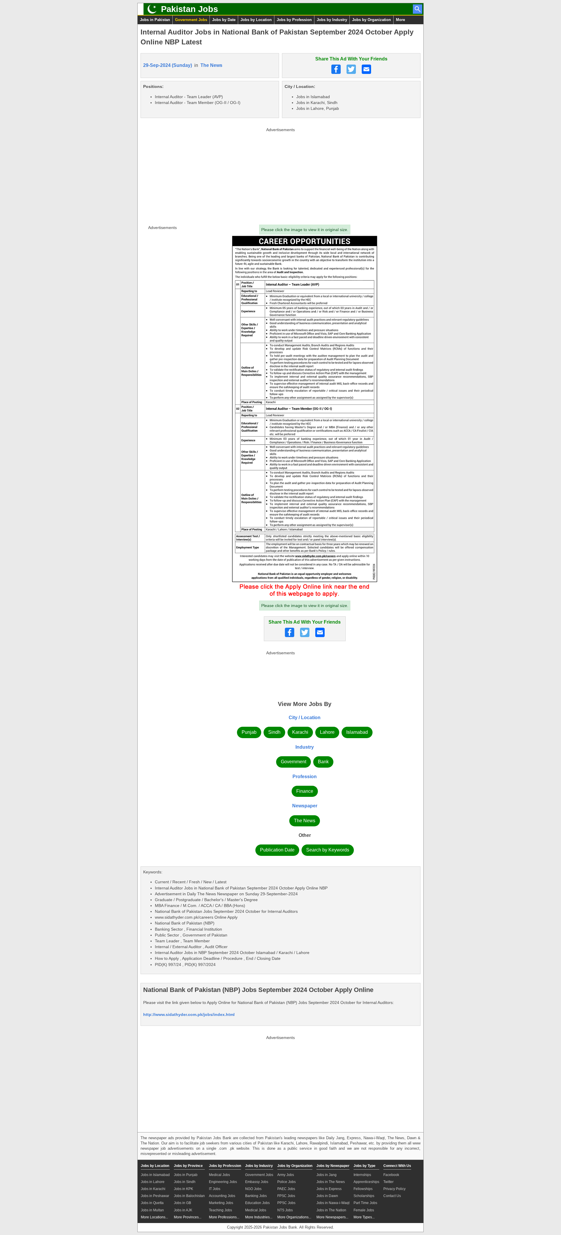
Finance (304, 791)
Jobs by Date (224, 20)
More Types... (364, 1217)
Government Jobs (191, 20)
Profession (304, 776)
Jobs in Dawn (327, 1196)
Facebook (391, 1175)
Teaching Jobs (220, 1210)
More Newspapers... (332, 1217)
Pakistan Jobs (189, 9)
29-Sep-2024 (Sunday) (167, 65)
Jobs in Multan (152, 1210)
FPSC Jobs (286, 1196)
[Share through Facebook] (336, 69)
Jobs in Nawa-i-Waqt (332, 1203)
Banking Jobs (256, 1196)
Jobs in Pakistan (155, 20)
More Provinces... (187, 1217)
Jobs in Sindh (184, 1182)
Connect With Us (397, 1166)
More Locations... (154, 1217)
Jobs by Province (188, 1166)
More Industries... (258, 1217)
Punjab (249, 732)
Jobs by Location (256, 20)
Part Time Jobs (365, 1203)
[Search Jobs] (417, 9)
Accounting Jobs (222, 1196)
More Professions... (224, 1217)
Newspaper (304, 805)
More (400, 20)
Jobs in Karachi (153, 1189)
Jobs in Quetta (152, 1203)
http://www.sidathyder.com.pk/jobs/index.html (189, 1014)
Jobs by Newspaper (332, 1166)
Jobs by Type (364, 1166)
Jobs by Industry (332, 20)
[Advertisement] (280, 175)
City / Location (305, 717)
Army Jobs (285, 1175)
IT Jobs (214, 1189)
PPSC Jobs (286, 1203)
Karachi (300, 732)
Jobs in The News (330, 1182)
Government (293, 761)
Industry (304, 747)
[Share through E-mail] (366, 69)
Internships (362, 1175)
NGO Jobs (253, 1189)
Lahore (327, 732)
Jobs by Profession (294, 20)
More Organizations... (294, 1217)
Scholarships (364, 1196)
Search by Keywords (327, 849)
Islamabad (357, 732)
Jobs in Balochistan (189, 1196)
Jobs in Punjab (186, 1175)
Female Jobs (364, 1210)
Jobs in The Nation (331, 1210)
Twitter (388, 1182)
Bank (323, 761)
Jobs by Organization (371, 20)
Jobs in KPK (183, 1189)
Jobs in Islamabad (155, 1175)
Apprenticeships (366, 1182)
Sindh (274, 732)
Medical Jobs (219, 1175)
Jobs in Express (329, 1189)
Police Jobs (286, 1182)
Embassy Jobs (256, 1182)
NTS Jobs (285, 1210)
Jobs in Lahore (153, 1182)
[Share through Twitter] (351, 69)
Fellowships (363, 1189)
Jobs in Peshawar (155, 1196)
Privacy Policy (394, 1189)
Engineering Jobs (223, 1182)
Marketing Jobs (221, 1203)
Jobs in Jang (326, 1175)
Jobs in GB (182, 1203)
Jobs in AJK (183, 1210)
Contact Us (392, 1196)
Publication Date (277, 849)
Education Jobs (257, 1203)
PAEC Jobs (286, 1189)
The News (211, 65)
